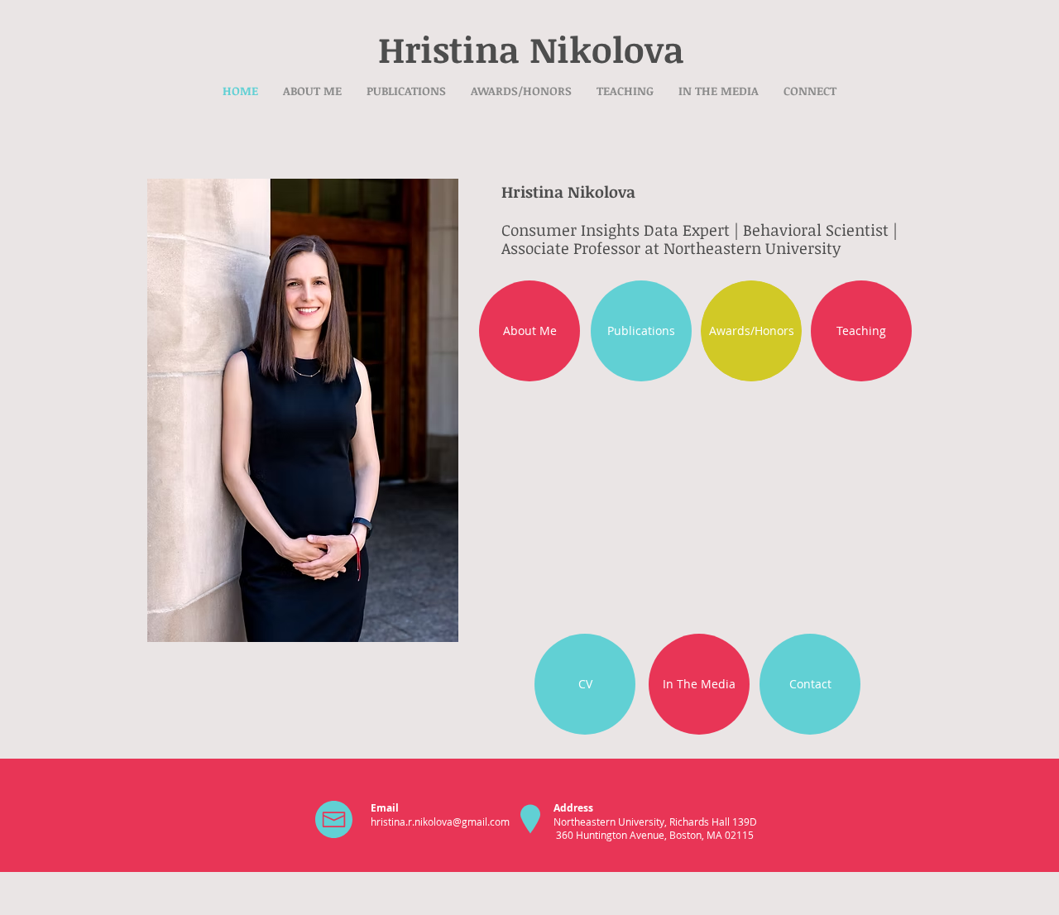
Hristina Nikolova (531, 49)
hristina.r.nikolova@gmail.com (440, 821)
